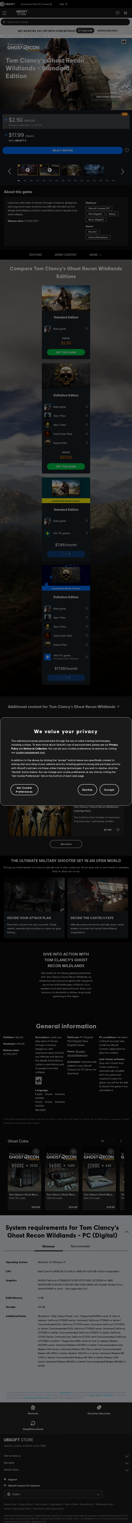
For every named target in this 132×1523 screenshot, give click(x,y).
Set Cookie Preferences (24, 789)
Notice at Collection (35, 748)
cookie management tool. (30, 752)
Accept (109, 789)
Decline (87, 789)
